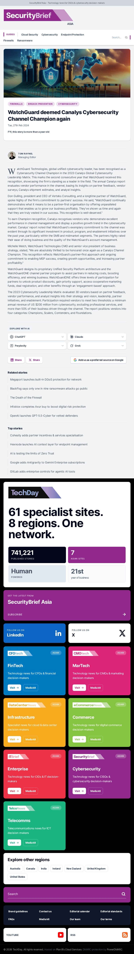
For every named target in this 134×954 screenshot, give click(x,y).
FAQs (11, 919)
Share (18, 359)
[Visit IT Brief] (27, 756)
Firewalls (8, 40)
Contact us (45, 911)
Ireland (57, 868)
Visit (12, 687)
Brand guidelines (18, 911)
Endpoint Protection (72, 34)
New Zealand (73, 868)
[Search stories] (123, 894)
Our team (75, 919)
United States (17, 876)
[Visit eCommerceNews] (92, 705)
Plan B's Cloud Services (68, 949)
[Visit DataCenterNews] (27, 705)
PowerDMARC (114, 949)
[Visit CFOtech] (27, 653)
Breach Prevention (40, 104)
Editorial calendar (80, 911)
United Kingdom (96, 868)
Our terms (106, 919)
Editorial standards (111, 911)
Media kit (30, 687)
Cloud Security (29, 34)
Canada (30, 868)
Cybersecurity (50, 34)
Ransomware (24, 40)
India (44, 868)
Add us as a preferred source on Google (100, 359)
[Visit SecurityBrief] (92, 756)
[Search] (126, 37)
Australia (15, 868)
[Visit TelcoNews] (27, 808)
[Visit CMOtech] (92, 653)
